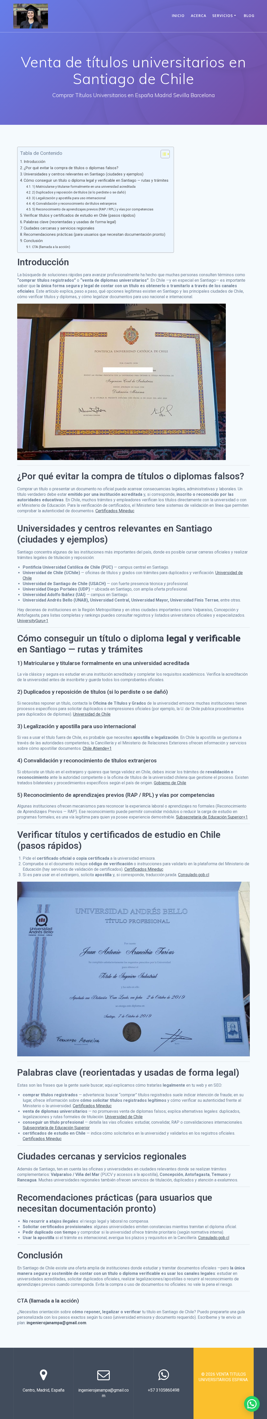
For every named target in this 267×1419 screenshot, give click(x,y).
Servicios (222, 15)
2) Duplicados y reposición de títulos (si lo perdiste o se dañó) (79, 192)
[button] (252, 1404)
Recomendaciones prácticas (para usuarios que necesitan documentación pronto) (94, 234)
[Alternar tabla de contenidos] (162, 154)
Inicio (178, 15)
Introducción (34, 162)
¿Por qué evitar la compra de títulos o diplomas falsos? (71, 168)
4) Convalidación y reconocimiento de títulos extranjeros (74, 203)
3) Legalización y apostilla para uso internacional (69, 198)
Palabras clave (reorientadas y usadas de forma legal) (70, 222)
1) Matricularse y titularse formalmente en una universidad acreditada (84, 187)
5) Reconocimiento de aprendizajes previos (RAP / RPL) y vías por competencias (92, 209)
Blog (249, 15)
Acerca (198, 15)
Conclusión (33, 241)
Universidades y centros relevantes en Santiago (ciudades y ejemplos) (83, 174)
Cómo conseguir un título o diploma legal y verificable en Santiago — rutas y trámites (96, 180)
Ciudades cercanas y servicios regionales (59, 228)
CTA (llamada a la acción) (51, 247)
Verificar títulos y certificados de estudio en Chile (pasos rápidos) (79, 215)
